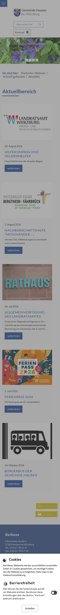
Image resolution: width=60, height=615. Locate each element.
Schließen (30, 608)
